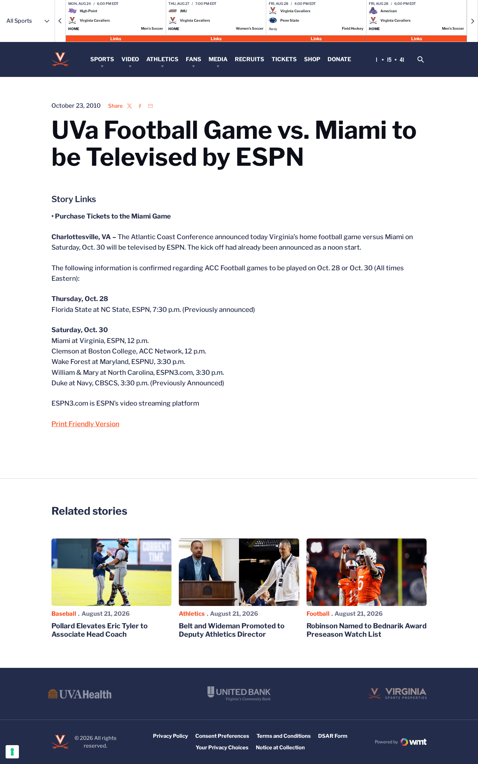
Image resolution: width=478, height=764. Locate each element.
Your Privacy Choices (222, 747)
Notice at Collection (280, 747)
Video (130, 59)
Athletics (162, 59)
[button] (60, 21)
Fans (193, 59)
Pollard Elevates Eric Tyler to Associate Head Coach (99, 630)
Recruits (249, 59)
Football (318, 613)
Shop (312, 59)
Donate (339, 59)
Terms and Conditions (283, 736)
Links (115, 38)
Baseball (63, 613)
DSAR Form (332, 736)
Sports (102, 59)
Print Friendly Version (85, 424)
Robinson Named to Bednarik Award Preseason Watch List (367, 630)
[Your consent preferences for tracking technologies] (12, 751)
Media (218, 59)
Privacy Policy (170, 736)
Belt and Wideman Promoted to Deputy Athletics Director (231, 630)
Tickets (284, 59)
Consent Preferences (222, 736)
